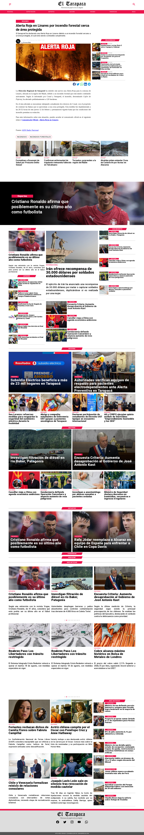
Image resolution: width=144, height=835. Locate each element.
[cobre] (72, 646)
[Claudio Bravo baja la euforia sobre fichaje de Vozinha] (99, 800)
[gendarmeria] (103, 276)
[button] (22, 137)
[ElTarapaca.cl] (10, 5)
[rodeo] (96, 75)
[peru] (99, 773)
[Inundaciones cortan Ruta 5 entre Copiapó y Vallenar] (96, 47)
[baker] (103, 235)
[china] (103, 262)
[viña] (96, 66)
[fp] (99, 721)
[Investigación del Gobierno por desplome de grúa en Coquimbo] (96, 56)
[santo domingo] (13, 317)
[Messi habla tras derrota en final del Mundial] (13, 328)
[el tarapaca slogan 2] (72, 8)
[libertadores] (29, 646)
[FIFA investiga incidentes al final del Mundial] (13, 339)
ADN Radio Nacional (30, 130)
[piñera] (99, 787)
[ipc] (99, 734)
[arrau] (99, 707)
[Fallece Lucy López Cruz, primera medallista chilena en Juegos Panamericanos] (13, 294)
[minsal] (99, 760)
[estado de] (99, 747)
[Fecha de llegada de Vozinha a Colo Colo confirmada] (13, 306)
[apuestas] (13, 283)
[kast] (103, 248)
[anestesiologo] (103, 289)
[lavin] (71, 776)
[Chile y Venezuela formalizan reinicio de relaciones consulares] (29, 778)
